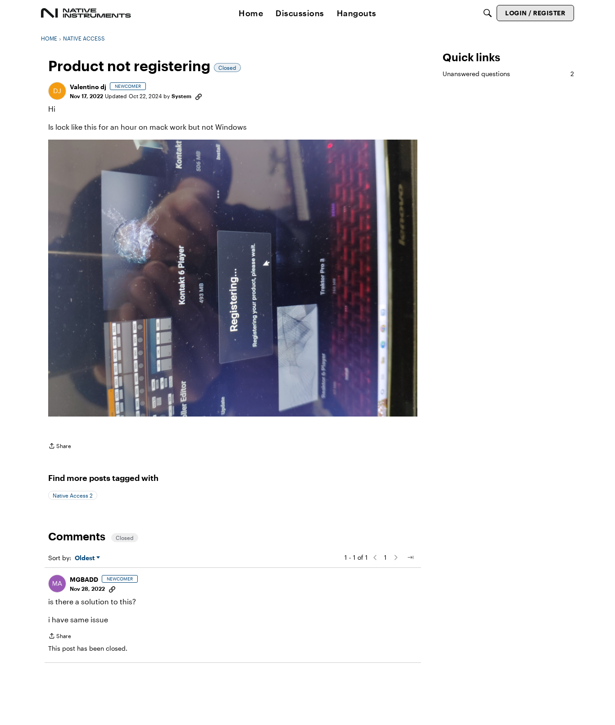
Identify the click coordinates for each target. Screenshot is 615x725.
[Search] (487, 13)
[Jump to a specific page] (410, 557)
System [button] (181, 96)
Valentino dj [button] (88, 87)
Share (59, 447)
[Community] (86, 13)
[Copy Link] (198, 96)
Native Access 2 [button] (73, 495)
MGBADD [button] (84, 579)
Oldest (85, 558)
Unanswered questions (508, 73)
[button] (57, 91)
